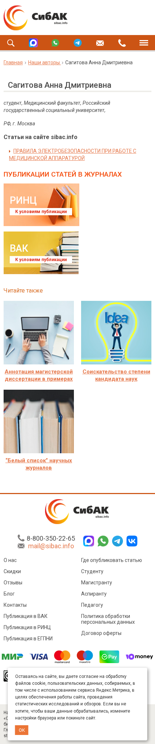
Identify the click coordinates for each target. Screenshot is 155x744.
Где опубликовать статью (111, 560)
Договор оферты (101, 633)
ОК (22, 730)
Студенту (92, 571)
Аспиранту (94, 594)
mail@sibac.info (51, 546)
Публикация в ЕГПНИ (28, 638)
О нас (10, 560)
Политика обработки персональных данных (108, 619)
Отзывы (13, 582)
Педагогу (92, 605)
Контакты (15, 605)
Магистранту (96, 582)
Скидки (12, 571)
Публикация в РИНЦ (27, 627)
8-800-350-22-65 (51, 538)
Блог (9, 594)
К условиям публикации (41, 211)
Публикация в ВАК (26, 616)
